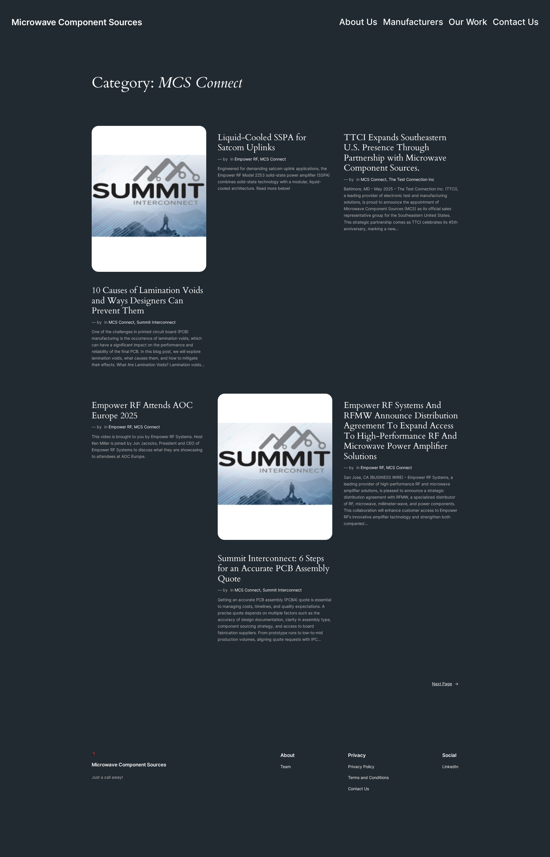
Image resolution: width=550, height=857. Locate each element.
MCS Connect (121, 322)
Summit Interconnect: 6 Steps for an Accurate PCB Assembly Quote (274, 569)
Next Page (445, 683)
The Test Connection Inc (411, 179)
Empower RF (246, 159)
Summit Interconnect (156, 322)
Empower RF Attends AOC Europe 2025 (142, 411)
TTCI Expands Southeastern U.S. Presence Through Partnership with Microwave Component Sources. (395, 153)
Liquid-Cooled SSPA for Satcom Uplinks (262, 143)
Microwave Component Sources (76, 22)
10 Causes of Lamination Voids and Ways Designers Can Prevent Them (147, 301)
